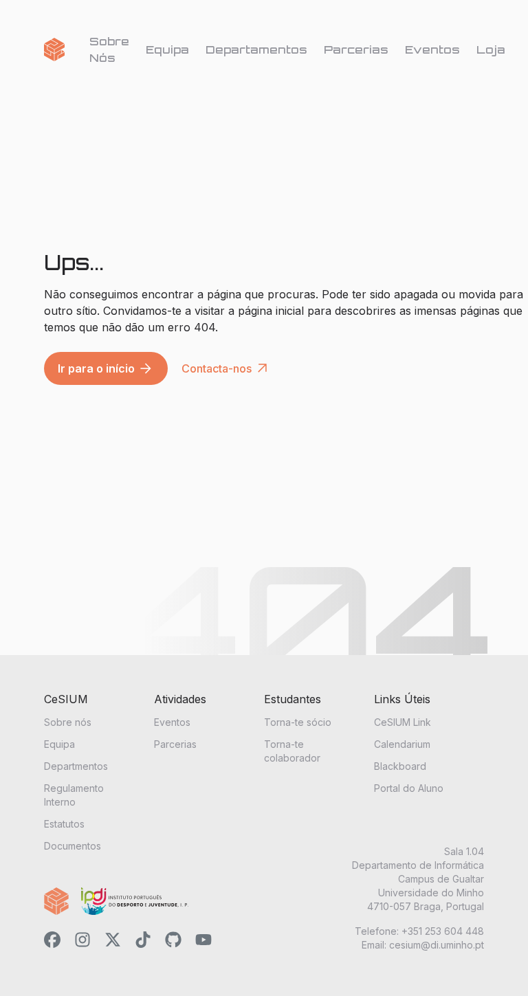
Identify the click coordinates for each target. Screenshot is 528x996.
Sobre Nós (109, 49)
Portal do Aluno (408, 788)
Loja (490, 49)
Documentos (72, 846)
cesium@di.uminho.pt (436, 945)
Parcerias (356, 49)
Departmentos (76, 766)
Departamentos (256, 49)
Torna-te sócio (297, 722)
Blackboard (400, 766)
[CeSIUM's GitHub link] (173, 941)
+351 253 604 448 (443, 931)
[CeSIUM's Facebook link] (52, 941)
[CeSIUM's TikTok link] (143, 941)
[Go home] (54, 49)
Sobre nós (67, 722)
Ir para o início (106, 368)
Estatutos (64, 824)
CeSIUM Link (402, 722)
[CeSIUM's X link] (112, 941)
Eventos (432, 49)
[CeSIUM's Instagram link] (82, 941)
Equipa (167, 49)
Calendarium (402, 744)
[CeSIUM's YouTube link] (203, 941)
